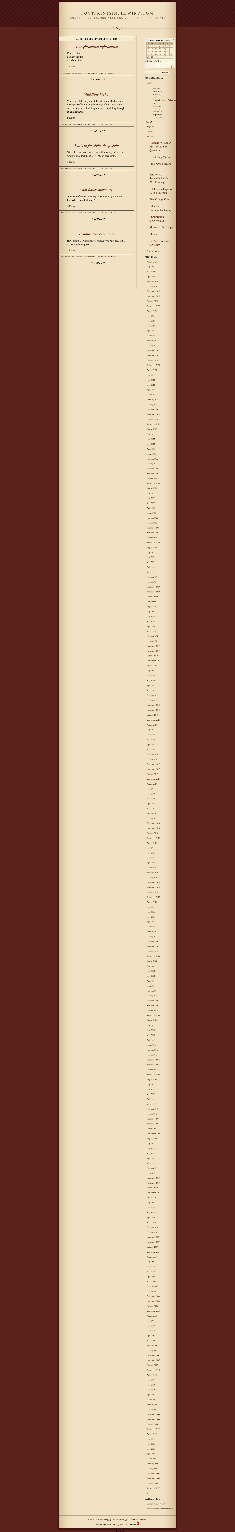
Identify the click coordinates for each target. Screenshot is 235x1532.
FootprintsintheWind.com (117, 13)
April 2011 (151, 1158)
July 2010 (150, 1202)
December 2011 (153, 1118)
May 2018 (151, 739)
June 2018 (151, 734)
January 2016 (152, 877)
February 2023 (152, 458)
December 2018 (153, 704)
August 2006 (152, 1434)
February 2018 (152, 754)
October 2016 (152, 833)
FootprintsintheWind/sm (157, 1508)
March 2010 (151, 1222)
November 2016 (153, 828)
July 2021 (150, 552)
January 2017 (152, 818)
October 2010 (152, 1187)
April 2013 (151, 1040)
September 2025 (153, 306)
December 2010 (153, 1177)
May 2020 (151, 621)
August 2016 (152, 842)
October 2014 (152, 951)
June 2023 (151, 438)
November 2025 (153, 296)
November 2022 (153, 473)
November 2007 (153, 1360)
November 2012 (153, 1064)
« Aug (148, 61)
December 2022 (153, 468)
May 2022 (151, 503)
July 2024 (150, 374)
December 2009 (153, 1236)
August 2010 (152, 1197)
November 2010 (153, 1182)
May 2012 (151, 1094)
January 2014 (152, 995)
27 (167, 54)
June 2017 (151, 793)
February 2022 (152, 517)
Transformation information (97, 46)
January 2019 (152, 700)
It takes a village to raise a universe (160, 190)
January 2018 (152, 759)
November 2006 (153, 1419)
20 (167, 51)
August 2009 (152, 1256)
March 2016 (151, 867)
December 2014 (153, 941)
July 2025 (150, 315)
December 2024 (153, 350)
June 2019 (151, 675)
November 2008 (153, 1301)
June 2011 (151, 1148)
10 (156, 49)
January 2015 (152, 936)
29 (148, 57)
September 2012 (153, 1074)
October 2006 (152, 1424)
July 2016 (150, 847)
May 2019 (151, 680)
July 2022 (150, 493)
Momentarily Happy (161, 227)
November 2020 (153, 591)
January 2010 (152, 1232)
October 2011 (152, 1128)
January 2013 (152, 1054)
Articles (150, 136)
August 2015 (152, 902)
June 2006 (151, 1443)
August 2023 (152, 429)
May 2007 (151, 1389)
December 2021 (153, 527)
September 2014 (153, 956)
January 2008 (152, 1350)
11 (160, 49)
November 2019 (153, 650)
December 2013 (153, 1000)
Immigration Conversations (157, 218)
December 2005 (153, 1473)
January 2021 (152, 581)
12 (164, 49)
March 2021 (151, 572)
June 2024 (151, 379)
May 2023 (151, 443)
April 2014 (151, 980)
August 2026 (152, 261)
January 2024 (152, 404)
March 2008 (151, 1340)
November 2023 (153, 414)
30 (152, 57)
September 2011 (153, 1133)
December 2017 (153, 764)
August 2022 (152, 488)
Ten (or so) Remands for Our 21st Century (159, 178)
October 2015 (152, 892)
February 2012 (152, 1108)
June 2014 (151, 970)
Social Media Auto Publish (106, 1531)
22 (148, 54)
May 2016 (151, 857)
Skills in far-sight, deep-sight (96, 145)
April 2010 (151, 1217)
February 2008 (152, 1345)
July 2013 (150, 1025)
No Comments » (111, 73)
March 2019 (151, 690)
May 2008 (151, 1330)
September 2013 (153, 1015)
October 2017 (152, 774)
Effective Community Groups (160, 208)
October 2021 (152, 537)
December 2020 (153, 586)
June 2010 (151, 1207)
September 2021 (153, 542)
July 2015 (150, 906)
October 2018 (152, 714)
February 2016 (152, 872)
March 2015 (151, 926)
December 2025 (153, 291)
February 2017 (152, 813)
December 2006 (153, 1414)
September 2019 (153, 660)
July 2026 (150, 266)
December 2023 (153, 409)
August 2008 (152, 1315)
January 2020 (152, 640)
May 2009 (151, 1271)
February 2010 (152, 1227)
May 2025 (151, 325)
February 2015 (152, 931)
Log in (149, 82)
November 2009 (153, 1241)
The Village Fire (159, 199)
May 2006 (151, 1448)
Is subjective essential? (97, 233)
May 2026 (151, 271)
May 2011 (151, 1153)
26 (164, 54)
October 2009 (152, 1246)
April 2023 (151, 448)
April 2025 (151, 330)
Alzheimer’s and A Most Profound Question (160, 146)
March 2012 (151, 1104)
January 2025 (152, 345)
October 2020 (152, 596)
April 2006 (151, 1453)
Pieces (153, 234)
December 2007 (153, 1355)
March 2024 (151, 394)
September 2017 (153, 778)
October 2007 (152, 1365)
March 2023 (151, 453)
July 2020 (150, 611)
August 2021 (152, 547)
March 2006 (151, 1458)
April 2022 (151, 507)
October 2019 (152, 655)
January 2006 (152, 1468)
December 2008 (153, 1296)
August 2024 (152, 370)
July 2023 (150, 434)
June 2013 (151, 1030)
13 (167, 49)
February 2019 (152, 695)
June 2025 (151, 320)
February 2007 (152, 1404)
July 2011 (150, 1143)
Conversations (78, 73)
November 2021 (153, 532)
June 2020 (151, 616)
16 (152, 51)
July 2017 (150, 788)
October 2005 (152, 1483)
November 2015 (153, 887)
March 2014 (151, 985)
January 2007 (152, 1409)
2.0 (110, 1519)
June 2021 (151, 557)
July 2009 (150, 1261)
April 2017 (151, 803)
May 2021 (151, 562)
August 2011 (152, 1138)
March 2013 (151, 1044)
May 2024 (151, 384)
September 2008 (153, 1310)
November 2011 (153, 1123)
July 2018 (150, 729)
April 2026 (151, 276)
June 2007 (151, 1384)
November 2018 (153, 709)
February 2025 (152, 340)
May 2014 (151, 975)
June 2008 (151, 1325)
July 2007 (150, 1379)
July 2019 (150, 670)
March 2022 (151, 512)
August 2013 (152, 1020)
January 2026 (152, 286)
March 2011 (151, 1163)
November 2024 (153, 355)
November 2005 (153, 1478)
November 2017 (153, 769)
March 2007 (151, 1399)
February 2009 (152, 1286)
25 (160, 54)
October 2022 (152, 478)
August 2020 (152, 606)
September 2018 (153, 719)
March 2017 (151, 808)
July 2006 (150, 1438)
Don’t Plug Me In (159, 157)
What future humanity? (96, 189)
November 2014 (153, 946)
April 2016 (151, 862)
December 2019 (153, 645)
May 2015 (151, 916)
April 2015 (151, 921)
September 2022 (153, 483)
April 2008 (151, 1335)
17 (156, 51)
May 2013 (151, 1035)
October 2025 (152, 301)
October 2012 (152, 1069)
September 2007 (153, 1370)
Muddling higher (97, 94)
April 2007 (151, 1394)
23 (152, 54)
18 (160, 51)
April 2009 (151, 1276)
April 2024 (151, 389)
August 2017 (152, 783)
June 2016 (151, 852)
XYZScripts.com (133, 1531)
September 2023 (153, 424)
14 (171, 49)
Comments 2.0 (123, 1519)
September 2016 (153, 838)
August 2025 (152, 311)
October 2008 (152, 1306)
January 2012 (152, 1113)
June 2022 (151, 498)
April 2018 (151, 744)
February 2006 (152, 1463)
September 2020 (153, 601)
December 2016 (153, 823)
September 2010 (153, 1192)
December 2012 (153, 1059)
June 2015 (151, 911)
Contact (150, 131)
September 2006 (153, 1429)
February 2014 (152, 990)
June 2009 (151, 1266)
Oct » (157, 61)
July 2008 (150, 1320)
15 (148, 51)
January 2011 (152, 1172)
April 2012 (151, 1099)
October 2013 (152, 1010)
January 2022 (152, 522)
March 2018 (151, 749)
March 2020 (151, 631)
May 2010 (151, 1212)
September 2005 (153, 1488)
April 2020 (151, 626)
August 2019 (152, 665)
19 (164, 51)
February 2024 (152, 399)
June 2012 (151, 1089)
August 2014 (152, 961)
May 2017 (151, 798)
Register (150, 126)
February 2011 (152, 1168)
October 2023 (152, 419)
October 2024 (152, 360)
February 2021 (152, 576)
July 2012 (150, 1084)
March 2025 (151, 335)
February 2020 (152, 636)
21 (171, 51)
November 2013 (153, 1005)
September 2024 (153, 365)
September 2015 (153, 897)
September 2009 (153, 1251)
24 (156, 54)
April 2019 (151, 685)
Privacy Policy (153, 251)
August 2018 (152, 724)
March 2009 (151, 1281)
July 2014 (150, 966)
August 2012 (152, 1079)
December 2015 (153, 882)
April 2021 (151, 567)
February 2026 (152, 281)
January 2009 (152, 1291)
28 (171, 54)
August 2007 (152, 1374)
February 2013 (152, 1049)
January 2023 (152, 463)
